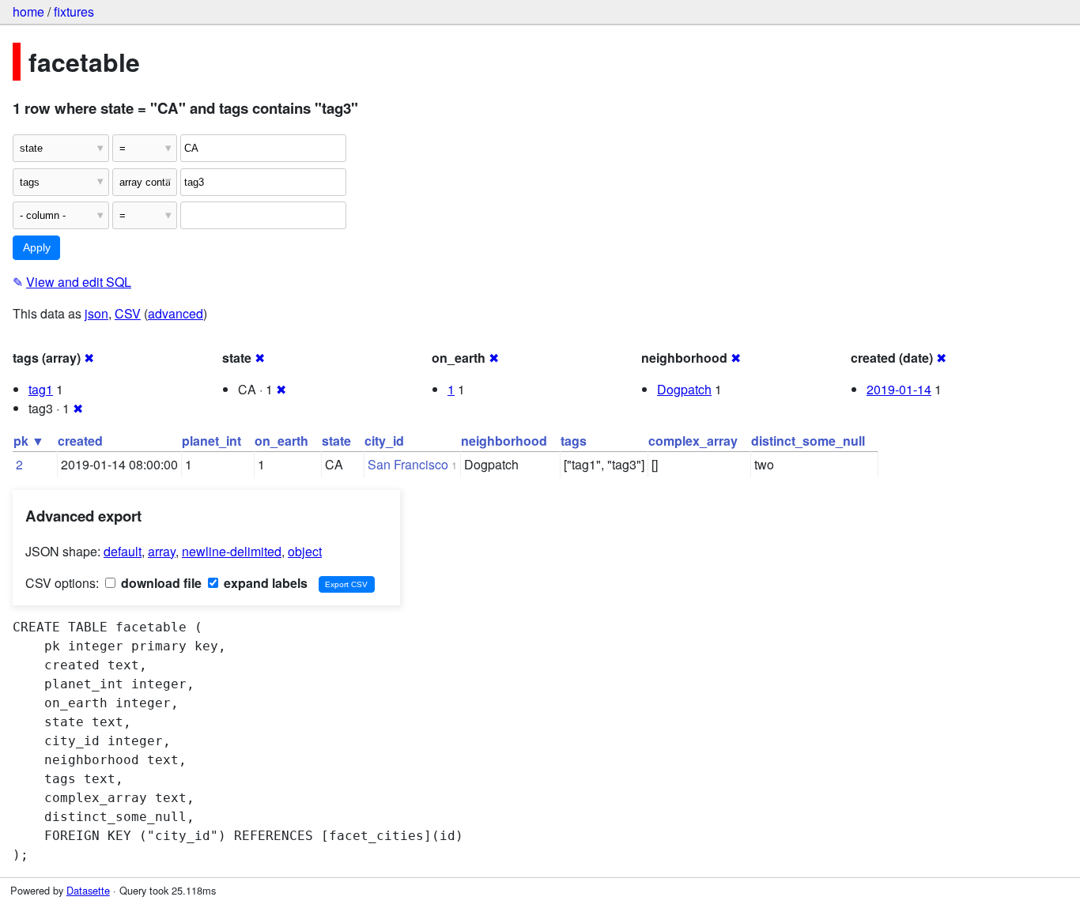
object (305, 551)
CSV (128, 313)
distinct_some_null (808, 440)
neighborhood (504, 440)
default (123, 551)
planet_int (211, 440)
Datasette (88, 890)
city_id (384, 440)
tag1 (40, 389)
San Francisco (408, 464)
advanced (175, 313)
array (162, 551)
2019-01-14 (899, 389)
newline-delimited (231, 551)
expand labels (264, 583)
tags (574, 440)
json (96, 313)
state (336, 440)
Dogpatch (684, 389)
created (80, 440)
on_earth (281, 440)
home (28, 11)
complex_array (693, 440)
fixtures (74, 11)
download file (160, 583)
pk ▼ (28, 440)
